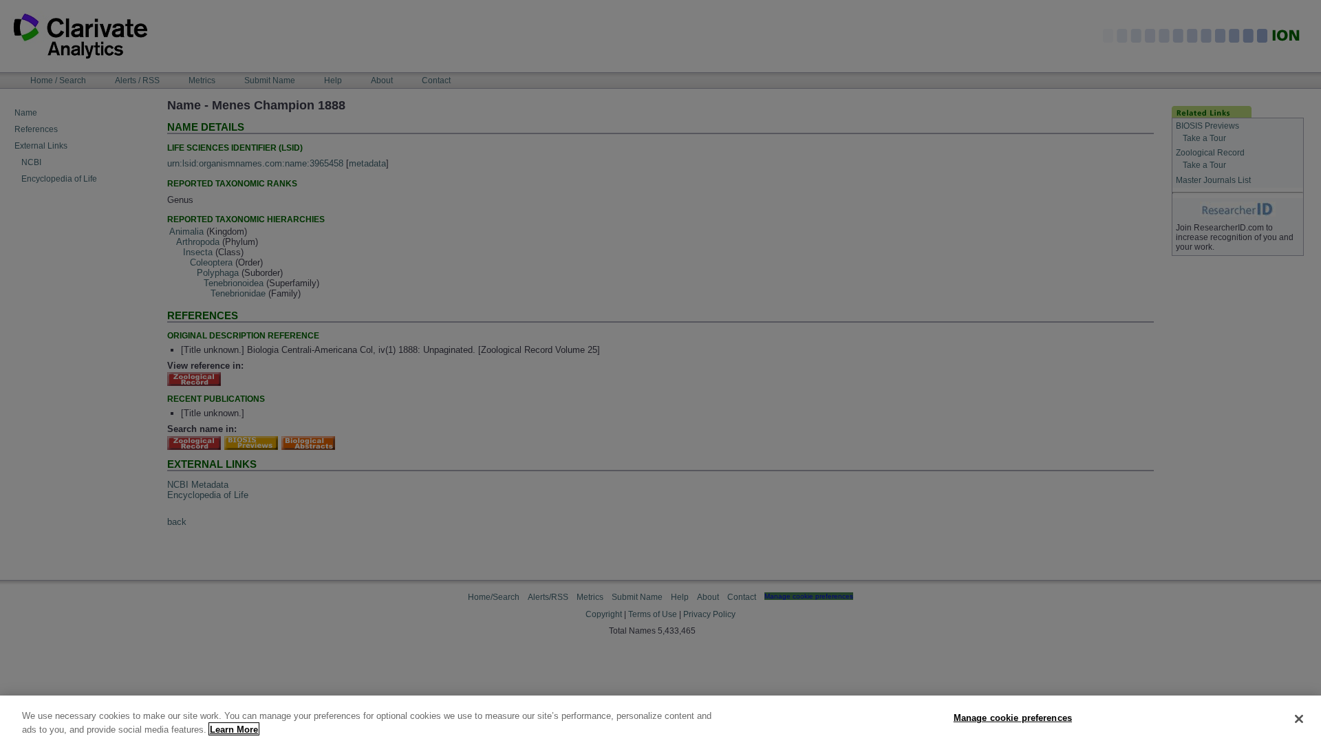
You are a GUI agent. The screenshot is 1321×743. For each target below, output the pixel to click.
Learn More (234, 729)
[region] (660, 719)
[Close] (1299, 719)
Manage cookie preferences (1013, 718)
